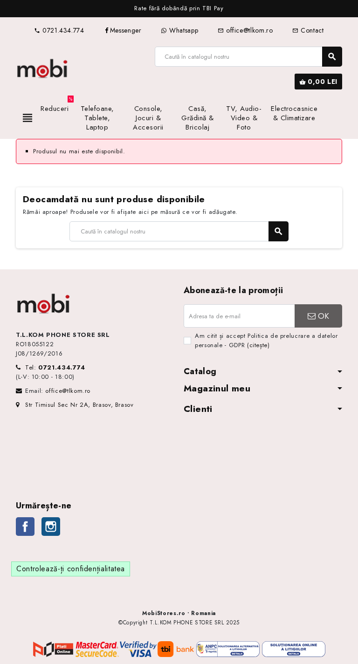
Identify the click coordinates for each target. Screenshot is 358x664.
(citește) (258, 345)
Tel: (55, 367)
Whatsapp (182, 30)
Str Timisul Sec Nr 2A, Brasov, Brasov (79, 404)
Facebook (25, 526)
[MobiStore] (42, 67)
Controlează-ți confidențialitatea (70, 568)
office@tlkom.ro (245, 30)
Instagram (50, 526)
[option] (179, 9)
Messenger (126, 30)
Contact (308, 30)
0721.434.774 (59, 30)
